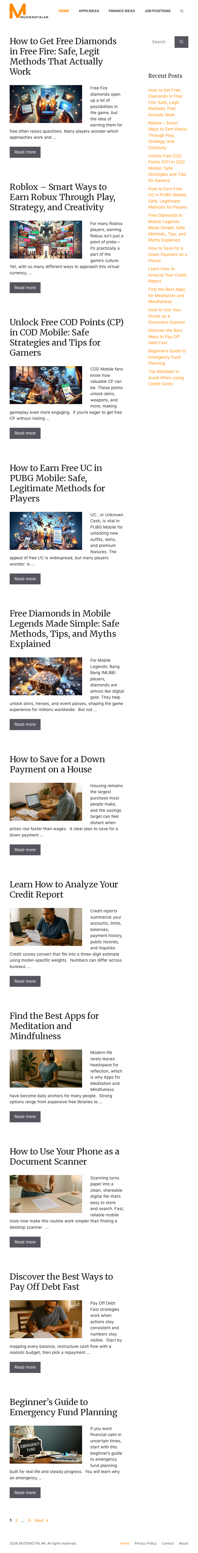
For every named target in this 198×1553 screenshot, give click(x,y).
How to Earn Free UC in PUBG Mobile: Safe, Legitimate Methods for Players (57, 483)
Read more (25, 152)
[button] (181, 11)
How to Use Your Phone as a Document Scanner (65, 1156)
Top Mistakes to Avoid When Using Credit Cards (166, 377)
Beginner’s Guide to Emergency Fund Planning (63, 1407)
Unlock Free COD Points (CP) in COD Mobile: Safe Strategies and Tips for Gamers (67, 337)
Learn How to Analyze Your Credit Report (64, 889)
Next (42, 1520)
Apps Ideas (89, 11)
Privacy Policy (145, 1543)
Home (64, 11)
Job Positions (157, 11)
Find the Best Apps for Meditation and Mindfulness (54, 1026)
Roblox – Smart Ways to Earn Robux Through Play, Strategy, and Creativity (62, 197)
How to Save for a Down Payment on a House (57, 764)
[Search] (181, 42)
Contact (168, 1543)
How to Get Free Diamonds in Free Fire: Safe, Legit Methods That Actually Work (63, 56)
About (183, 1543)
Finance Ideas (122, 11)
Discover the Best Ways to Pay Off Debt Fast (61, 1281)
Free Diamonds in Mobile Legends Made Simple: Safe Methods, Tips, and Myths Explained (64, 628)
